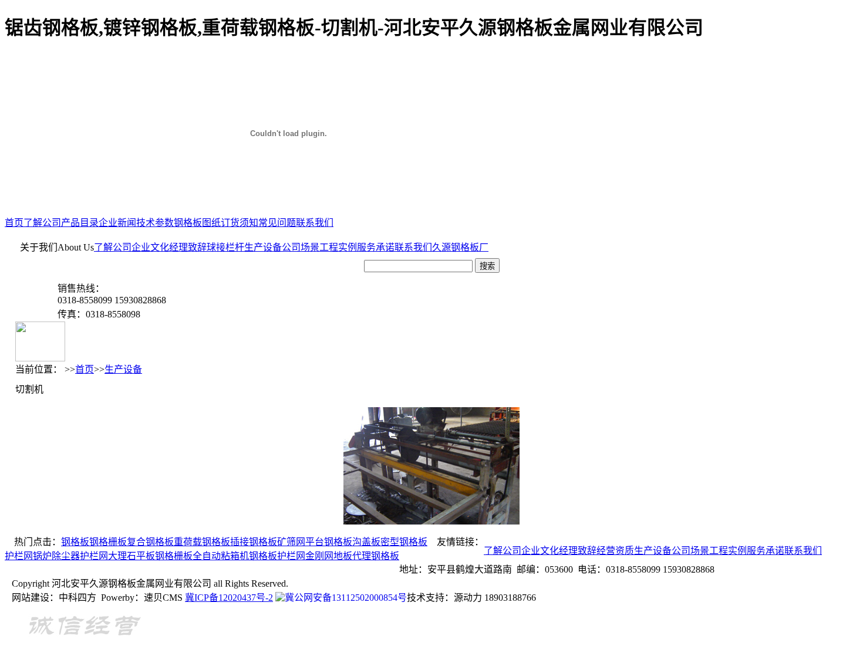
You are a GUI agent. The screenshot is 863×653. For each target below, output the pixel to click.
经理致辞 (188, 247)
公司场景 (300, 247)
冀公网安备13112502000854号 (346, 598)
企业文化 (150, 247)
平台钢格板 (328, 542)
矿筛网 (291, 542)
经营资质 (615, 551)
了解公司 (42, 223)
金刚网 (319, 556)
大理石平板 (131, 556)
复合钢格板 (150, 542)
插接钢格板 (253, 542)
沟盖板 (366, 542)
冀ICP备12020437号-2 (229, 598)
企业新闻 (117, 223)
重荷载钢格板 (202, 542)
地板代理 (352, 556)
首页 (14, 223)
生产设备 (263, 247)
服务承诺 (376, 247)
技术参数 (155, 223)
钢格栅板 (108, 542)
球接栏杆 (225, 247)
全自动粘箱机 (221, 556)
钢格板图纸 (197, 223)
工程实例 (338, 247)
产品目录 (80, 223)
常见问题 (277, 223)
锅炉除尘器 (56, 556)
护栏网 (19, 556)
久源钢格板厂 (460, 247)
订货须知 (239, 223)
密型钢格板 (403, 542)
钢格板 (75, 542)
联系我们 (314, 223)
